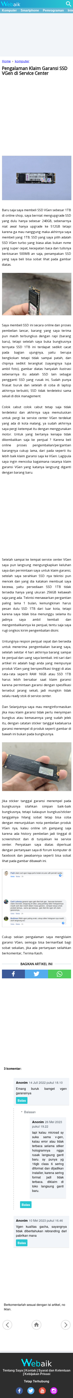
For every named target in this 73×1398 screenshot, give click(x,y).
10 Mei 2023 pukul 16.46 (46, 1220)
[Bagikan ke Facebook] (13, 974)
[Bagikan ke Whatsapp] (59, 974)
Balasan (30, 1112)
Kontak (30, 1370)
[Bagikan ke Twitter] (36, 974)
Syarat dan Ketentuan (54, 1370)
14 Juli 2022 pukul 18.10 (46, 1082)
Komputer (9, 10)
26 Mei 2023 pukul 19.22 (47, 1124)
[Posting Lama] (65, 1324)
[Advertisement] (36, 115)
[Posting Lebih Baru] (7, 1324)
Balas (22, 1100)
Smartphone (30, 10)
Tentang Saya (13, 1370)
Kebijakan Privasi (37, 1374)
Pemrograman (53, 10)
